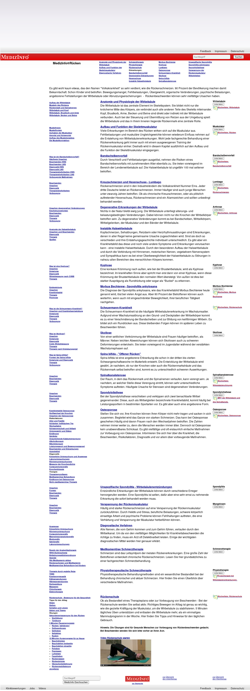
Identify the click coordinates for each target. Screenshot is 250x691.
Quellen (52, 239)
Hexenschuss (135, 78)
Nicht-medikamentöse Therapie (63, 482)
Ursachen (53, 185)
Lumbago (163, 67)
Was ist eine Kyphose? (59, 266)
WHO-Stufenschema (58, 552)
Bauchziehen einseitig (62, 646)
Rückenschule (135, 67)
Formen (52, 490)
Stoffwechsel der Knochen (61, 413)
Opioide (52, 557)
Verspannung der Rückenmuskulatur (197, 71)
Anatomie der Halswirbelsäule (62, 229)
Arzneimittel (54, 451)
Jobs (32, 688)
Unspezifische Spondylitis (200, 62)
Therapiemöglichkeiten (59, 190)
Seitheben (56, 630)
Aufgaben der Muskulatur (60, 132)
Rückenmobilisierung (61, 666)
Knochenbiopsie (56, 469)
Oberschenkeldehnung (62, 663)
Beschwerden (55, 183)
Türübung (56, 620)
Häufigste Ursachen (58, 159)
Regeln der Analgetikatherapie (62, 550)
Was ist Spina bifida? (58, 355)
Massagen (53, 586)
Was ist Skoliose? (57, 333)
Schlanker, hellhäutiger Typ (61, 423)
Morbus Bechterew (167, 62)
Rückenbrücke (58, 661)
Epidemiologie (55, 287)
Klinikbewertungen (16, 688)
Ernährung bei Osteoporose (61, 479)
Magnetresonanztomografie (61, 536)
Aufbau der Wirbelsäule (59, 102)
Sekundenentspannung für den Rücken (67, 615)
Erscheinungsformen (58, 210)
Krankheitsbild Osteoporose (61, 410)
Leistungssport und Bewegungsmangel (67, 446)
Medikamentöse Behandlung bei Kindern (67, 565)
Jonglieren (54, 669)
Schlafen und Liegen (58, 608)
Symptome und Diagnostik (61, 360)
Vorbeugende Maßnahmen (61, 177)
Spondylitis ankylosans (199, 64)
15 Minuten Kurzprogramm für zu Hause (67, 638)
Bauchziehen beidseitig (62, 643)
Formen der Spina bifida (60, 357)
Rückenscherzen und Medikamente (64, 563)
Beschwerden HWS (57, 161)
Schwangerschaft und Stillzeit (62, 428)
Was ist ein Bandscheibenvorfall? (64, 156)
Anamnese (54, 526)
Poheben (56, 648)
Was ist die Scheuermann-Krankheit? (65, 308)
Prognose (53, 297)
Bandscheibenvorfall (138, 73)
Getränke (53, 436)
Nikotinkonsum (56, 443)
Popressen (56, 651)
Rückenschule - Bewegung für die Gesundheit (69, 597)
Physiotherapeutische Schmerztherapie (125, 570)
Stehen (52, 605)
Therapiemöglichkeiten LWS (61, 174)
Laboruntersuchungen (59, 459)
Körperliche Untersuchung (61, 529)
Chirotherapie (55, 589)
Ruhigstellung (55, 584)
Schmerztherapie (136, 62)
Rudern (55, 636)
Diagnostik (54, 188)
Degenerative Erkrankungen (141, 75)
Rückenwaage (58, 658)
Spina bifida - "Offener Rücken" (120, 354)
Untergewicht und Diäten (60, 431)
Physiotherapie (135, 64)
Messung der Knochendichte (62, 464)
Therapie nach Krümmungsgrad (63, 349)
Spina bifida (164, 78)
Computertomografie (58, 466)
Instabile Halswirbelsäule (140, 81)
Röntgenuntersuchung (59, 531)
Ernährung (54, 433)
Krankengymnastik (57, 576)
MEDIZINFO (15, 56)
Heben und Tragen (57, 610)
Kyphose (162, 64)
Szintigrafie (54, 541)
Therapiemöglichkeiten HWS (61, 172)
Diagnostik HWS (56, 167)
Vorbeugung (54, 193)
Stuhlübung (57, 618)
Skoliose (162, 75)
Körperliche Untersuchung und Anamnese (68, 456)
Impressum (221, 51)
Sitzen (52, 602)
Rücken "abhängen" (61, 625)
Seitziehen (56, 633)
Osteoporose (164, 70)
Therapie (53, 218)
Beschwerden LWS (57, 164)
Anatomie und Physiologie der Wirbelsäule (127, 101)
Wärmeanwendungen (58, 581)
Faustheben (57, 656)
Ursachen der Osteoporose (61, 415)
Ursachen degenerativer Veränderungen (67, 208)
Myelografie (54, 539)
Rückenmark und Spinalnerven (63, 107)
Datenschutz (237, 51)
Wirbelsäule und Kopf (59, 110)
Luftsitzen (56, 653)
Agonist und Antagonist (60, 135)
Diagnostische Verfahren (110, 73)
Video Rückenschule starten (115, 637)
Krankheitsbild (55, 292)
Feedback (205, 51)
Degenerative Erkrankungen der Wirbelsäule (128, 207)
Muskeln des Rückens (59, 105)
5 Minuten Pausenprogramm (61, 623)
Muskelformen (55, 130)
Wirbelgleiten (194, 75)
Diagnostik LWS (56, 169)
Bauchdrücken (58, 641)
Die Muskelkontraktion (59, 140)
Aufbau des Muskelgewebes (61, 138)
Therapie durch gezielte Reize (62, 571)
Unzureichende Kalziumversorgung (65, 438)
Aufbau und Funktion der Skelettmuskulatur (110, 68)
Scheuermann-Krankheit (169, 73)
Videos (42, 688)
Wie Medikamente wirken (60, 560)
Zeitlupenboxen (59, 628)
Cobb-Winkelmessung (59, 344)
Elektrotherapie (56, 591)
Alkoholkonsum (56, 441)
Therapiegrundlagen (58, 474)
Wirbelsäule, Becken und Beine (63, 115)
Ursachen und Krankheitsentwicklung (66, 311)
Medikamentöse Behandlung (62, 477)
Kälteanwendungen (58, 579)
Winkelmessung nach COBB (61, 276)
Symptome (54, 271)
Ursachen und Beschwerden (61, 232)
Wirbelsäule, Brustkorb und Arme (64, 112)
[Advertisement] (125, 24)
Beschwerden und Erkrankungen (64, 449)
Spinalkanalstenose (167, 81)
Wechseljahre (55, 426)
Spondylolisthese (196, 67)
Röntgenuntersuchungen (60, 461)
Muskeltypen (55, 127)
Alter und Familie (56, 421)
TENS (51, 574)
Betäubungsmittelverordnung (62, 555)
